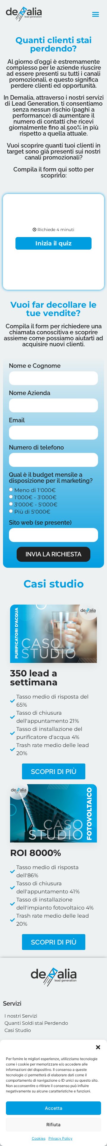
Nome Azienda (29, 393)
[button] (98, 1047)
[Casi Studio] (53, 1030)
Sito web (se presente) (40, 523)
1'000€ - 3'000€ (35, 497)
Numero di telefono (36, 447)
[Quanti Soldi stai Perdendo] (53, 1023)
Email (17, 420)
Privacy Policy (60, 1138)
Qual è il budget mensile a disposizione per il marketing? (51, 478)
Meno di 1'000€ (35, 490)
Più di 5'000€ (32, 512)
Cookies (38, 1138)
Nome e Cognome (35, 366)
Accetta (53, 1108)
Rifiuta (53, 1124)
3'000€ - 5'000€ (35, 504)
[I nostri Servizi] (53, 1016)
